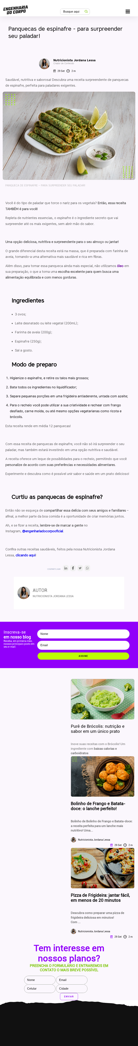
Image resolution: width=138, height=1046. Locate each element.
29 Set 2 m (67, 71)
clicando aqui (25, 555)
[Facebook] (73, 569)
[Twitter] (80, 569)
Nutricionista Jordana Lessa (74, 61)
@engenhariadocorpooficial (42, 531)
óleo (120, 266)
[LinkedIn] (65, 569)
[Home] (15, 9)
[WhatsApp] (87, 569)
